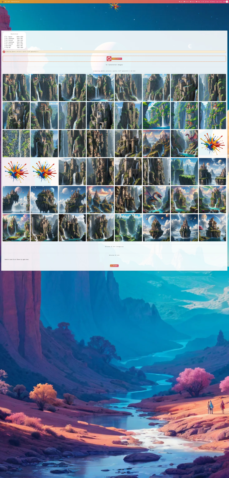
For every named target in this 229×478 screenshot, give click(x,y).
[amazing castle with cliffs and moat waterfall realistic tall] (128, 171)
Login (217, 1)
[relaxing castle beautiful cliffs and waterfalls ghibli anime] (156, 115)
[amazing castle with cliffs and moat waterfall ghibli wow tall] (16, 115)
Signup (221, 1)
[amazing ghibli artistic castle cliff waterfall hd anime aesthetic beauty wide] (44, 87)
